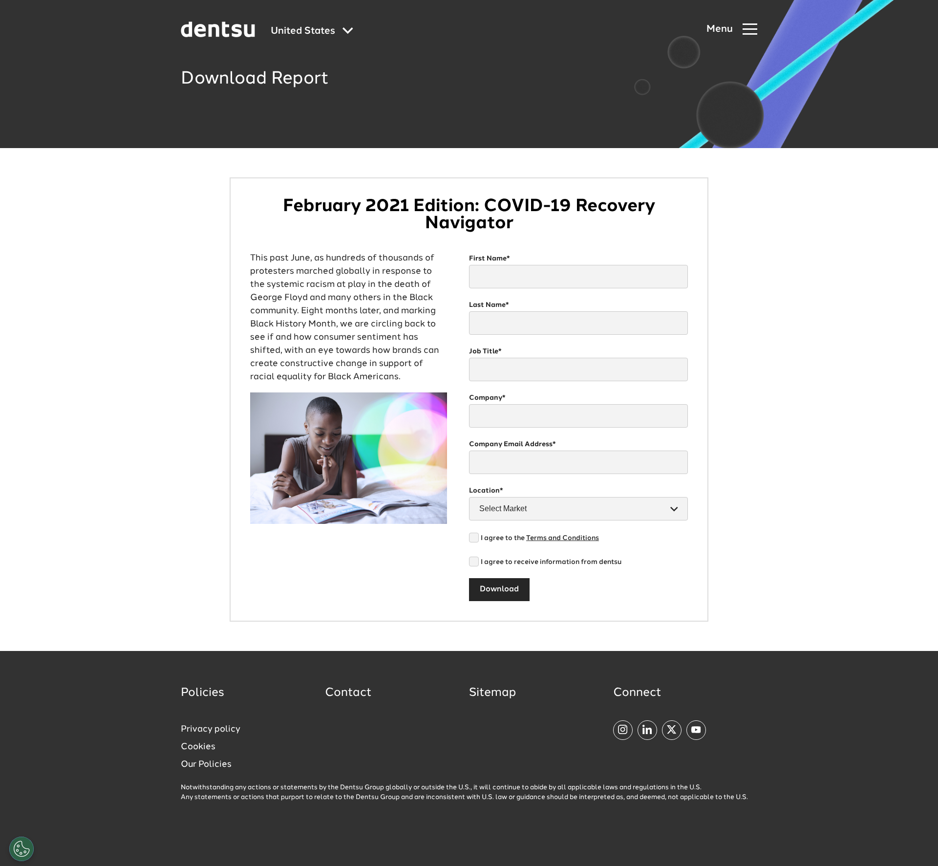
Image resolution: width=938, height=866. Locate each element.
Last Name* (489, 305)
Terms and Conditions (562, 538)
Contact (348, 693)
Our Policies (206, 764)
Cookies (198, 746)
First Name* (489, 258)
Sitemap (492, 693)
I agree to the (540, 538)
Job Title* (485, 351)
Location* (486, 490)
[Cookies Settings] (21, 849)
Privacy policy (210, 729)
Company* (487, 397)
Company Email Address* (512, 444)
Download (499, 589)
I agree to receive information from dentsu (551, 562)
